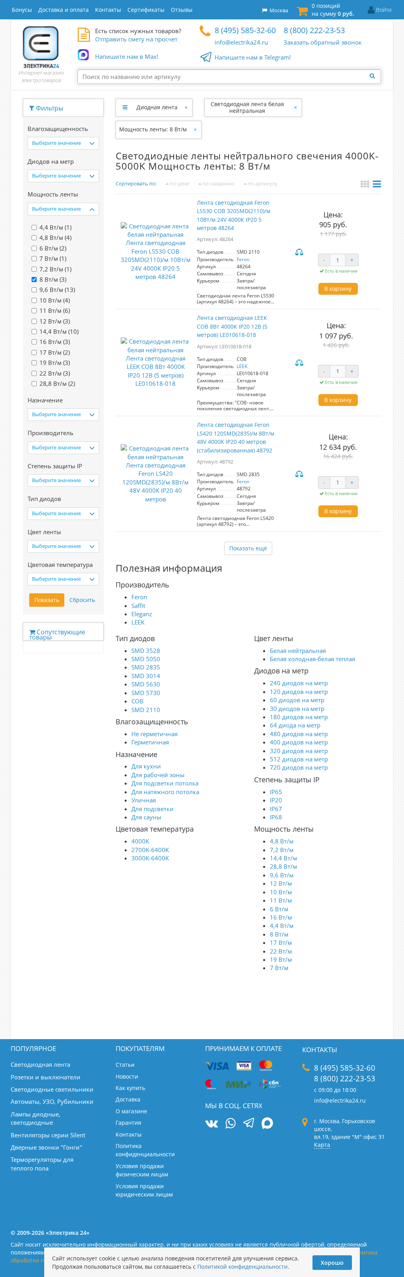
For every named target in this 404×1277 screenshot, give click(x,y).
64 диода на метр (295, 725)
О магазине (131, 1111)
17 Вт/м (281, 942)
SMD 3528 (145, 650)
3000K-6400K (150, 858)
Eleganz (141, 614)
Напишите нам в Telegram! (253, 57)
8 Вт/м (279, 934)
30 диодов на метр (297, 708)
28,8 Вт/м (283, 866)
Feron (243, 259)
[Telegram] (248, 1124)
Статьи (125, 1064)
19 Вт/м (281, 959)
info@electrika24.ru (241, 42)
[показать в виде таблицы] (377, 185)
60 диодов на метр (297, 700)
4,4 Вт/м (282, 925)
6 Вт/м (279, 909)
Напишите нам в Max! (126, 56)
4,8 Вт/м (282, 841)
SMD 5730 (145, 693)
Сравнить (300, 252)
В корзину (338, 288)
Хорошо (332, 1262)
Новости (127, 1076)
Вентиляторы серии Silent (48, 1135)
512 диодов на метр (299, 759)
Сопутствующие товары (57, 634)
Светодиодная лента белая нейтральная (247, 107)
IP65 (276, 792)
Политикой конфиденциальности (242, 1266)
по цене (178, 183)
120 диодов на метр (299, 692)
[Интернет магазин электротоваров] (41, 47)
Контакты (129, 1134)
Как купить (130, 1088)
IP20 (276, 800)
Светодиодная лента (40, 1064)
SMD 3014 (145, 676)
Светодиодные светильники (52, 1089)
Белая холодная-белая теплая (312, 659)
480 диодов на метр (299, 734)
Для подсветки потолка (164, 783)
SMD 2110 (145, 710)
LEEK (242, 366)
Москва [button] (277, 10)
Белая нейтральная (298, 650)
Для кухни (146, 766)
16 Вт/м (281, 917)
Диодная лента (157, 107)
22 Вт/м (281, 951)
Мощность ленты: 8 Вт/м (153, 129)
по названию (217, 183)
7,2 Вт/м (282, 850)
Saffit (138, 606)
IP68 (276, 817)
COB (137, 701)
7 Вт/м (279, 968)
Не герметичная (154, 734)
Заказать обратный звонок (323, 42)
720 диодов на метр (299, 767)
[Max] (267, 1124)
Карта (322, 1144)
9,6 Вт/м (282, 875)
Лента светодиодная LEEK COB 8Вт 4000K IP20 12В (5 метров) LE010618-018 (232, 326)
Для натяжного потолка (165, 792)
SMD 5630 (145, 684)
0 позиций (333, 9)
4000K (140, 841)
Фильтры (48, 108)
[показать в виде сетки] (366, 185)
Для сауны (146, 817)
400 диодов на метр (299, 742)
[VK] (211, 1123)
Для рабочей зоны (158, 775)
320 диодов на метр (299, 751)
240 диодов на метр (299, 683)
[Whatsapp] (230, 1123)
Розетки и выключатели (45, 1077)
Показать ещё (248, 548)
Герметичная (150, 742)
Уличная (143, 800)
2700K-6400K (150, 850)
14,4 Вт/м (283, 858)
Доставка (128, 1099)
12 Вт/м (281, 883)
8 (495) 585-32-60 (245, 30)
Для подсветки (152, 809)
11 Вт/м (281, 900)
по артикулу (262, 183)
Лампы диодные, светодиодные (35, 1118)
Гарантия (128, 1122)
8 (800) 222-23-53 (314, 30)
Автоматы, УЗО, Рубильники (52, 1101)
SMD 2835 (145, 667)
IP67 (276, 809)
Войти (383, 9)
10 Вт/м (281, 892)
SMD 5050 (145, 659)
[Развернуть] (125, 107)
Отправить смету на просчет (136, 39)
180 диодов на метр (299, 717)
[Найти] (374, 76)
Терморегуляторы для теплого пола (42, 1163)
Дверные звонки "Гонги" (46, 1147)
